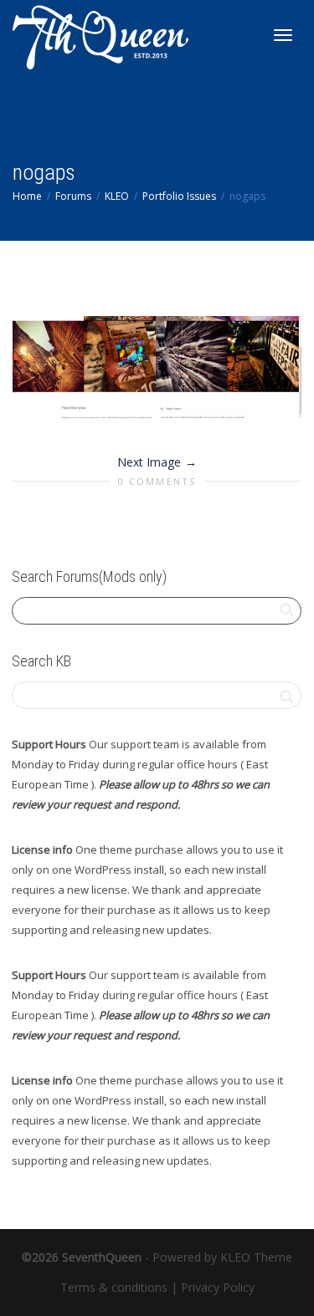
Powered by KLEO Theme (222, 1257)
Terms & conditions (113, 1287)
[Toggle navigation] (283, 35)
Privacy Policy (218, 1287)
